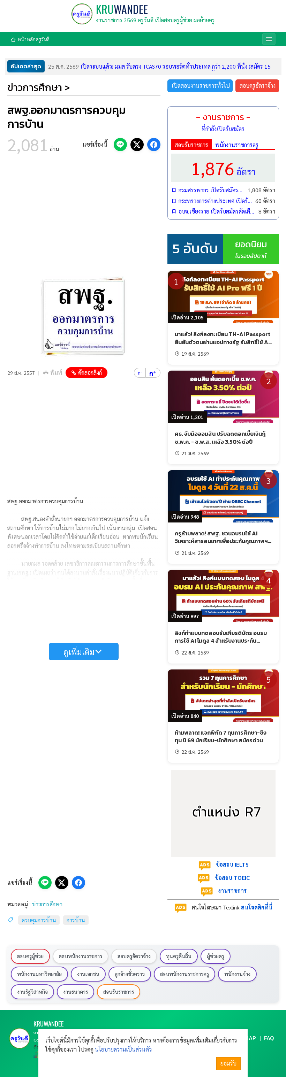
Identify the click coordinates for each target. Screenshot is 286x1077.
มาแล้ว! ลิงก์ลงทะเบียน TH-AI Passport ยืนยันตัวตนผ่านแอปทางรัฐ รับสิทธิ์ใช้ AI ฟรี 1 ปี (222, 342)
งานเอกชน (88, 974)
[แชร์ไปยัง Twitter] (137, 144)
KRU (122, 9)
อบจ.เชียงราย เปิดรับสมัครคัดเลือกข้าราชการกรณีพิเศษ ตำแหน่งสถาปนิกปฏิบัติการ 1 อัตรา (217, 211)
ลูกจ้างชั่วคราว (130, 974)
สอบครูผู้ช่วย (30, 956)
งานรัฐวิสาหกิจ (32, 992)
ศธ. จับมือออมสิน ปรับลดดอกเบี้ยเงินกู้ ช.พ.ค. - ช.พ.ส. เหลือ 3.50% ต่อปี (220, 437)
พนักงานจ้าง (237, 974)
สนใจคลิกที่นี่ (256, 907)
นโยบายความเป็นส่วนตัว (123, 1049)
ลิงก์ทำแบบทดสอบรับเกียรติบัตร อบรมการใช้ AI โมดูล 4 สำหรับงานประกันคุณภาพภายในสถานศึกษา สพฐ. (221, 641)
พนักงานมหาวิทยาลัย (39, 974)
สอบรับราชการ (191, 144)
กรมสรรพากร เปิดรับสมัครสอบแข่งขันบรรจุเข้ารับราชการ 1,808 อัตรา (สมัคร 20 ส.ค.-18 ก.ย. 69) (211, 190)
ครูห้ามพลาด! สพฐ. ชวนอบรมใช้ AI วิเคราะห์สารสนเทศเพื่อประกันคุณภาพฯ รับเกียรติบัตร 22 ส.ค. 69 (221, 541)
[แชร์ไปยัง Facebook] (153, 144)
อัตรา (223, 167)
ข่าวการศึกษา (47, 904)
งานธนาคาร (75, 992)
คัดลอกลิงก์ (90, 372)
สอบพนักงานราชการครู (184, 974)
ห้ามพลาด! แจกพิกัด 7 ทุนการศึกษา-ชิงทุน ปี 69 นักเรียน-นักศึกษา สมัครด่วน (220, 736)
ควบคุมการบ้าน (39, 920)
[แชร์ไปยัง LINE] (120, 144)
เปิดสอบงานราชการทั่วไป (201, 85)
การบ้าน (76, 920)
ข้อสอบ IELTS (232, 864)
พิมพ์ (56, 372)
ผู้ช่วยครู (215, 956)
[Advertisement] (83, 217)
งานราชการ (232, 890)
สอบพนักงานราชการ (80, 956)
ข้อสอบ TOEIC (232, 877)
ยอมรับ (228, 1063)
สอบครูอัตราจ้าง (258, 85)
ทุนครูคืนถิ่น (178, 956)
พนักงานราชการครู (236, 144)
